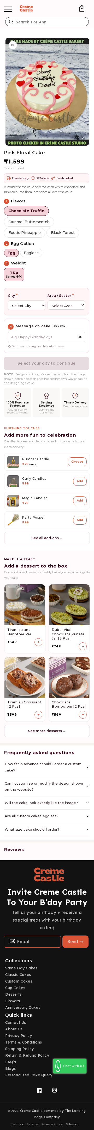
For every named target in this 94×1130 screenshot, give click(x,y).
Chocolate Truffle (26, 210)
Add (80, 481)
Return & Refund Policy (27, 1055)
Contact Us (15, 1022)
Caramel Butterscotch (29, 221)
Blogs (10, 1068)
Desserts (13, 994)
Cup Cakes (15, 987)
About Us (14, 1029)
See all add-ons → (47, 538)
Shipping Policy (19, 1048)
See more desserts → (47, 731)
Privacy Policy (18, 1035)
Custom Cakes (18, 981)
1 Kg (14, 274)
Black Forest (63, 232)
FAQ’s (10, 1062)
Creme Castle (31, 1111)
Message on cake (33, 326)
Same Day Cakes (21, 968)
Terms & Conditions (23, 1042)
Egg (11, 252)
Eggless (31, 252)
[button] (81, 8)
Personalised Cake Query (28, 1075)
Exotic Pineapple (24, 232)
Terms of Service (24, 1124)
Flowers (12, 1001)
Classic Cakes (18, 974)
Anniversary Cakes (22, 1007)
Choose (77, 461)
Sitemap (72, 1124)
